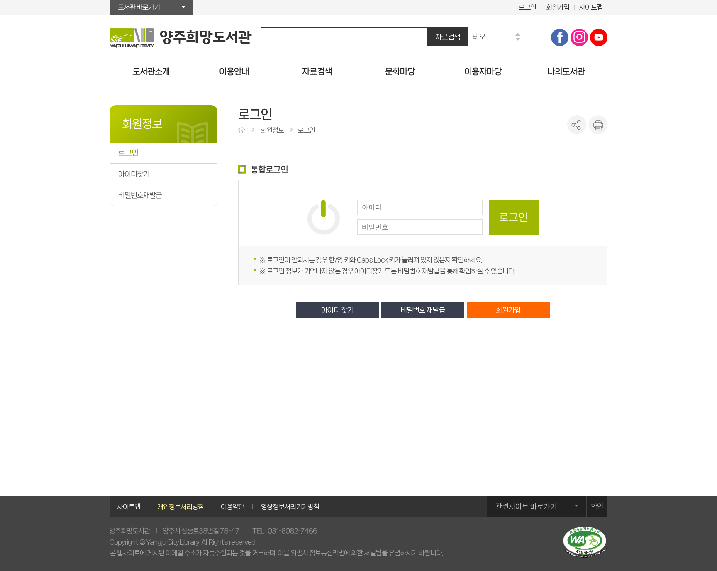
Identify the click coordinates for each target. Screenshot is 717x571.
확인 (597, 506)
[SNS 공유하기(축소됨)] (576, 124)
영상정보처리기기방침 (290, 506)
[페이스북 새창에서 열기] (559, 37)
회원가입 (557, 7)
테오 (479, 36)
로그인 (527, 7)
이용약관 (232, 506)
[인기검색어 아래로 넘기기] (517, 39)
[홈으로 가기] (242, 130)
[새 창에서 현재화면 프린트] (597, 124)
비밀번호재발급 (140, 195)
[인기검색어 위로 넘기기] (517, 34)
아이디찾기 (133, 174)
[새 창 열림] (584, 542)
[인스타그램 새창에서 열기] (579, 37)
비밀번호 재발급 (422, 310)
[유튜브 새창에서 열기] (598, 37)
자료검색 (447, 37)
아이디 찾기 (337, 310)
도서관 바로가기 (139, 7)
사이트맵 (590, 7)
